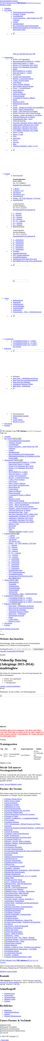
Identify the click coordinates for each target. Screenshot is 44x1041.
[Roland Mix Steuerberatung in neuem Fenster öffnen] (14, 872)
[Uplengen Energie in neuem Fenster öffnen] (11, 918)
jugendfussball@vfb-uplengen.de (24, 210)
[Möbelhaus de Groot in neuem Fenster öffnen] (12, 807)
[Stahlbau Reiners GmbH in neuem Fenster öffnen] (13, 862)
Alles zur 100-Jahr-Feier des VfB (24, 54)
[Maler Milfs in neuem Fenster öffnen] (9, 878)
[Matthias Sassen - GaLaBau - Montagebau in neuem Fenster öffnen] (19, 891)
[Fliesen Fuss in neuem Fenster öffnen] (9, 864)
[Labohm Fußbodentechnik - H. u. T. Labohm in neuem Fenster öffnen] (20, 876)
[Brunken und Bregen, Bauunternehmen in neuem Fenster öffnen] (18, 907)
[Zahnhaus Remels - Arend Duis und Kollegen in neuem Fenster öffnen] (20, 939)
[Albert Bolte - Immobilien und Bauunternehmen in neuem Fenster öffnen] (21, 903)
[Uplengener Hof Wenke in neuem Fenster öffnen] (13, 880)
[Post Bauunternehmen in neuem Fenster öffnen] (12, 808)
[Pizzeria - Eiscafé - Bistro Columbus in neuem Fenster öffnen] (17, 841)
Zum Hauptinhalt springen (9, 1)
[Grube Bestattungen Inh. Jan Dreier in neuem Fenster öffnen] (17, 810)
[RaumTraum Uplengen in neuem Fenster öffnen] (12, 943)
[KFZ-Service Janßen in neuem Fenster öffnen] (12, 801)
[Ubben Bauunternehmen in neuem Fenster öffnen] (13, 932)
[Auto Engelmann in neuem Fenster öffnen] (11, 803)
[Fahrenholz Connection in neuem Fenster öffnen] (13, 897)
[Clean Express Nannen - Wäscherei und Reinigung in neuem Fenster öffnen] (22, 922)
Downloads (20, 651)
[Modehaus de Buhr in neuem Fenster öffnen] (11, 805)
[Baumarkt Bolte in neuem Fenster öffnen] (10, 916)
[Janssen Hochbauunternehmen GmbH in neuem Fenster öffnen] (18, 957)
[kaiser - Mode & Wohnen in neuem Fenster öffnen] (13, 934)
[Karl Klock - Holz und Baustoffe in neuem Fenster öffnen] (16, 926)
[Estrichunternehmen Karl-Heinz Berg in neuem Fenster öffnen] (17, 837)
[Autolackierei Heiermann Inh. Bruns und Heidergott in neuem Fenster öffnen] (22, 851)
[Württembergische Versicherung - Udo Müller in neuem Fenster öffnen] (20, 949)
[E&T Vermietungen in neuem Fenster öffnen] (11, 835)
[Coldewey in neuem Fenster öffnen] (8, 924)
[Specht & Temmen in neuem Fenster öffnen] (11, 832)
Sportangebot (11, 651)
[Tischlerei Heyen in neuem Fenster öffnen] (10, 859)
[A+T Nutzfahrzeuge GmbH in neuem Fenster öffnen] (14, 866)
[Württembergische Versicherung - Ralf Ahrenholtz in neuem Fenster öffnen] (22, 870)
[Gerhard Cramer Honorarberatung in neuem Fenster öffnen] (16, 833)
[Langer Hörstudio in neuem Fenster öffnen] (11, 853)
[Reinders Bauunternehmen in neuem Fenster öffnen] (14, 909)
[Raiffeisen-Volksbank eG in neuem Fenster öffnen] (13, 928)
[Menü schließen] (1, 429)
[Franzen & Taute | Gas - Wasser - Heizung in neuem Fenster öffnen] (19, 937)
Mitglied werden (6, 971)
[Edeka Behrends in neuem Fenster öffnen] (10, 945)
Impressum (8, 1010)
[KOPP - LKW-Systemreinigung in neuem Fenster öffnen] (15, 887)
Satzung (7, 1014)
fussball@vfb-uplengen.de (22, 185)
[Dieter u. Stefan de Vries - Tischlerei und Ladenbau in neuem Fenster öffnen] (22, 947)
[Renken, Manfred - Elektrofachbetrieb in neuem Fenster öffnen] (18, 843)
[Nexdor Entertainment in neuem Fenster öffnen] (12, 860)
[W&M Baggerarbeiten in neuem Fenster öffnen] (12, 910)
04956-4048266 (14, 982)
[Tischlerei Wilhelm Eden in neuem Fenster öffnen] (13, 812)
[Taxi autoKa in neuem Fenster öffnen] (9, 820)
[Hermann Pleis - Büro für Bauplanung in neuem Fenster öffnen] (18, 884)
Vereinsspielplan (9, 997)
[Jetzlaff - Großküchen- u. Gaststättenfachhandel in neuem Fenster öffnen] (21, 818)
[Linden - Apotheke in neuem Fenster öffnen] (11, 955)
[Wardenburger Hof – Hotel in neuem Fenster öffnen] (14, 941)
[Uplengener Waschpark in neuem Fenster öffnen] (13, 847)
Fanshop (7, 1001)
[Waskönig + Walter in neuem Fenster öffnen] (11, 935)
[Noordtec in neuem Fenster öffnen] (8, 855)
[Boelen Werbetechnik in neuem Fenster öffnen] (12, 874)
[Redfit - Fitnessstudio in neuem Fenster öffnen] (12, 885)
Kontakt (14, 971)
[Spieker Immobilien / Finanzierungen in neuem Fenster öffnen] (17, 914)
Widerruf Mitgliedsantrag (12, 1016)
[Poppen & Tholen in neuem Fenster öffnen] (11, 816)
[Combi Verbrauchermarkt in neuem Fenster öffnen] (13, 849)
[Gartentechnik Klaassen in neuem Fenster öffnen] (13, 953)
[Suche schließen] (1, 631)
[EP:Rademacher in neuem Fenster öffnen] (10, 845)
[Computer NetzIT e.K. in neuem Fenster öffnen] (12, 839)
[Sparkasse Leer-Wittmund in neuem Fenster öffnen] (13, 889)
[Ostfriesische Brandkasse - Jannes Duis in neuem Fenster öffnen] (18, 920)
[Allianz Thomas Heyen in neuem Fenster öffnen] (13, 799)
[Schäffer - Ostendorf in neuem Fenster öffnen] (12, 868)
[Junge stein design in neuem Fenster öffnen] (11, 930)
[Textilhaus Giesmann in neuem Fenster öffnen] (12, 912)
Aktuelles (3, 651)
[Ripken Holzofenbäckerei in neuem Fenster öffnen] (13, 857)
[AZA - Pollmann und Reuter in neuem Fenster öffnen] (14, 882)
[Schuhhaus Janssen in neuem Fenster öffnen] (11, 951)
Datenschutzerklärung (11, 1012)
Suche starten (38, 649)
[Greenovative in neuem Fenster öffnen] (9, 905)
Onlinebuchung (9, 993)
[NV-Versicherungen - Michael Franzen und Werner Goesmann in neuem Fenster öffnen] (24, 826)
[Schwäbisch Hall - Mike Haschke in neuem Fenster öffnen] (16, 893)
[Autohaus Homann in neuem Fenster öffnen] (11, 822)
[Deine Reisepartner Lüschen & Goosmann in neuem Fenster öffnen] (19, 814)
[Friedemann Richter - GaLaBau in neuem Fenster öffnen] (15, 895)
